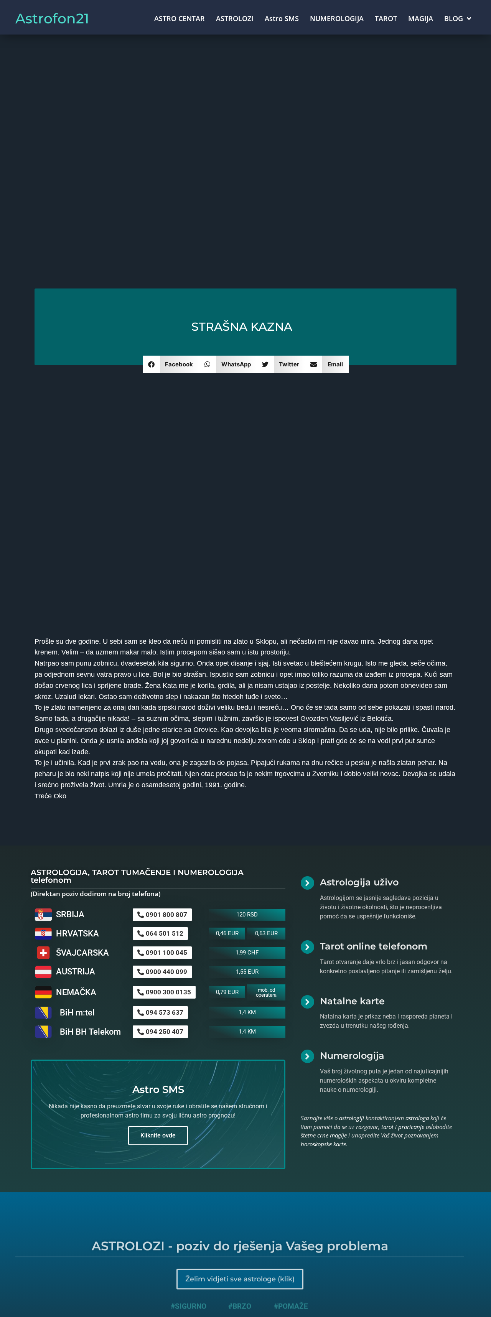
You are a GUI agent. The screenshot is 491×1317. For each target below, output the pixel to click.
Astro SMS (282, 18)
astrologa (417, 1118)
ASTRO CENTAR (179, 18)
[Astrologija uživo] (307, 883)
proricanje (411, 1127)
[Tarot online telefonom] (307, 947)
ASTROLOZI (235, 18)
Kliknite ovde (158, 1135)
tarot (387, 1127)
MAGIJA (420, 18)
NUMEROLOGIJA (337, 18)
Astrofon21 (52, 18)
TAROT (386, 18)
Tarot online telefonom (373, 946)
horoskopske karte (323, 1144)
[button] (171, 364)
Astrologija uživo (359, 882)
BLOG (453, 18)
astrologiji (351, 1118)
